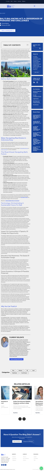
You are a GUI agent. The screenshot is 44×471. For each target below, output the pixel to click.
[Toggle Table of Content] (27, 45)
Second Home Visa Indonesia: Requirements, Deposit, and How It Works (37, 134)
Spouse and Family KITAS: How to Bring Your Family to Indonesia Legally (37, 117)
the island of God (24, 197)
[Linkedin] (4, 465)
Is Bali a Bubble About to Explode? (12, 200)
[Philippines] (24, 1)
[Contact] (27, 460)
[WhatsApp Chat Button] (41, 468)
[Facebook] (2, 465)
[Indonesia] (15, 1)
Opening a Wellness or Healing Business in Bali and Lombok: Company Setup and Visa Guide (37, 142)
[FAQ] (38, 460)
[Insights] (38, 457)
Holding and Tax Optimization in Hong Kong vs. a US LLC (37, 122)
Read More (15, 412)
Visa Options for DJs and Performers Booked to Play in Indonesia (37, 149)
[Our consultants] (27, 458)
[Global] (11, 1)
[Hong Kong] (19, 1)
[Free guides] (38, 458)
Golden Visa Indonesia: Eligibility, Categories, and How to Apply (36, 128)
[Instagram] (5, 465)
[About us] (27, 457)
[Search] (40, 48)
